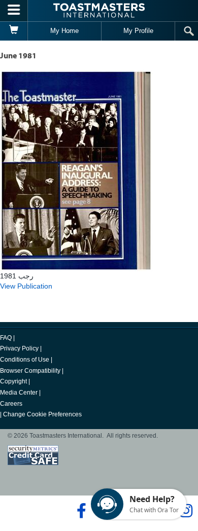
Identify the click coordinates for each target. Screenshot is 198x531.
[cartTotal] (14, 31)
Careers (11, 403)
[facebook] (80, 510)
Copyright (13, 381)
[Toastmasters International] (99, 10)
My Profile (138, 30)
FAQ (6, 337)
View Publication (26, 286)
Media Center (19, 392)
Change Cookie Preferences (42, 414)
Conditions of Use (24, 359)
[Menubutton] (14, 10)
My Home (64, 30)
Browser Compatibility (30, 370)
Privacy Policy (19, 348)
